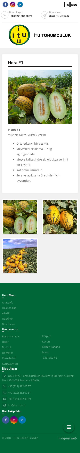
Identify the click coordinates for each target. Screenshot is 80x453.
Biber (5, 342)
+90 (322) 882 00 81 (19, 392)
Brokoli (6, 347)
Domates (7, 353)
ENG (74, 5)
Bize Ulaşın (8, 324)
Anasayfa (7, 302)
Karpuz (46, 336)
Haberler (7, 318)
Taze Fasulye (49, 357)
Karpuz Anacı (10, 363)
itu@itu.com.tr (59, 16)
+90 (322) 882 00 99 (19, 399)
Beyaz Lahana (10, 336)
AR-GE (5, 313)
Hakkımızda (9, 308)
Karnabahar (9, 358)
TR (67, 5)
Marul (45, 352)
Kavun (46, 341)
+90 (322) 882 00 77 (20, 16)
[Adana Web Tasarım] (67, 438)
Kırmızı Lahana (51, 347)
